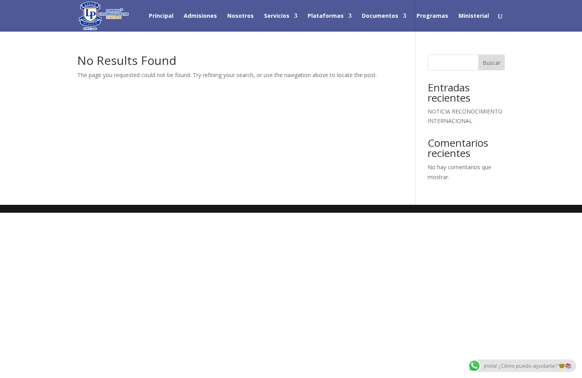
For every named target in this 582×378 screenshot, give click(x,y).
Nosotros (240, 16)
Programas (432, 16)
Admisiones (200, 16)
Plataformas (326, 16)
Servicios (276, 16)
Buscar (491, 62)
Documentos (380, 16)
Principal (161, 16)
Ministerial (473, 16)
